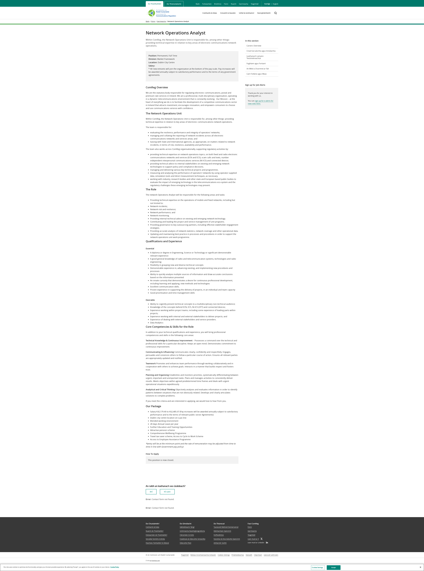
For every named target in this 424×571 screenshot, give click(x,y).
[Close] (420, 567)
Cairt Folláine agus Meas (257, 74)
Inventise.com (155, 560)
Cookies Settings (224, 555)
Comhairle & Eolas (209, 13)
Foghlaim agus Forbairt (256, 63)
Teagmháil (254, 4)
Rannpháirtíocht (264, 13)
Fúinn (226, 4)
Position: (153, 55)
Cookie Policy (114, 567)
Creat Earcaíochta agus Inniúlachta (261, 51)
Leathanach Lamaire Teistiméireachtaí (255, 57)
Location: (153, 62)
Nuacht (233, 4)
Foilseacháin (207, 4)
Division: (153, 59)
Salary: (152, 65)
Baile (198, 4)
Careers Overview (254, 45)
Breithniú (217, 4)
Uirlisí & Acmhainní (246, 13)
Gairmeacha (243, 4)
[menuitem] (154, 4)
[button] (275, 13)
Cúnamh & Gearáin (228, 13)
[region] (212, 567)
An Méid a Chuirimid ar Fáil (258, 68)
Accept (333, 567)
